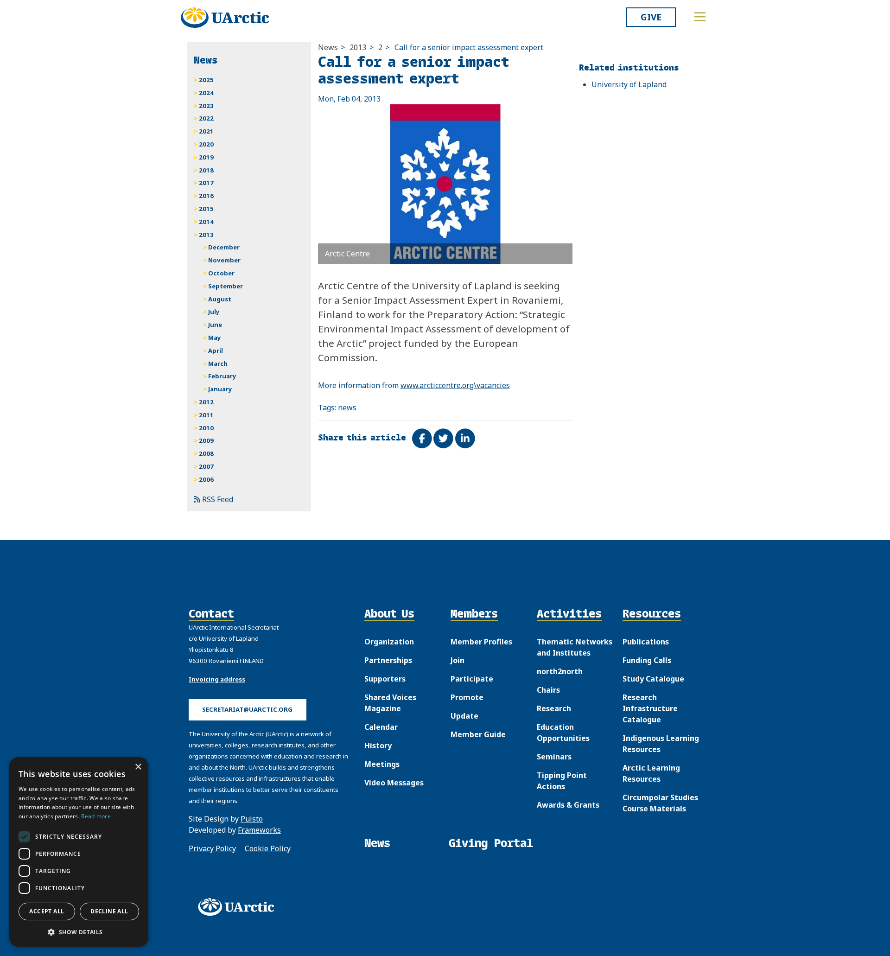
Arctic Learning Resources (651, 773)
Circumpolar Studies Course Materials (660, 803)
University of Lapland (629, 84)
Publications (646, 642)
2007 (206, 466)
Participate (472, 679)
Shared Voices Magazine (390, 703)
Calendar (381, 727)
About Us (389, 614)
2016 (206, 195)
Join (457, 660)
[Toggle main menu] (700, 16)
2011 (206, 415)
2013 (358, 47)
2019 (206, 157)
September (225, 286)
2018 (206, 170)
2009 (206, 440)
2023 (206, 106)
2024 (206, 93)
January (220, 389)
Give (651, 17)
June (215, 324)
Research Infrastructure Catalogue (650, 708)
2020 (206, 144)
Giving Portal (491, 843)
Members (474, 614)
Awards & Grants (568, 805)
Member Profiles (481, 642)
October (221, 273)
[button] (79, 931)
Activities (569, 614)
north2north (560, 671)
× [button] (137, 767)
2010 (206, 428)
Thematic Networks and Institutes (574, 647)
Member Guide (478, 734)
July (214, 311)
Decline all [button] (109, 911)
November (224, 260)
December (224, 247)
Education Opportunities (563, 732)
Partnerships (388, 660)
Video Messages (394, 783)
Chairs (548, 690)
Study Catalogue (653, 679)
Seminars (554, 757)
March (218, 363)
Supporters (385, 679)
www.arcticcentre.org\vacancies (455, 385)
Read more (96, 816)
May (214, 337)
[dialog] (78, 852)
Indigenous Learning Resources (661, 743)
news (347, 407)
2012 (206, 402)
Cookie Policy (268, 848)
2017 (206, 182)
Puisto (252, 819)
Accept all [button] (46, 911)
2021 (206, 131)
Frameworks (259, 830)
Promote (467, 697)
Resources (652, 614)
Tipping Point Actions (562, 780)
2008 (206, 453)
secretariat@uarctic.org (247, 709)
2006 (206, 479)
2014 (206, 221)
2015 (206, 208)
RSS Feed (216, 499)
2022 (206, 118)
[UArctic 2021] (239, 907)
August (219, 299)
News (328, 47)
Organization (389, 642)
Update (464, 716)
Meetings (382, 764)
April (215, 350)
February (222, 376)
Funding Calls (647, 660)
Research (554, 708)
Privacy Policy (212, 848)
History (378, 745)
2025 (206, 80)
